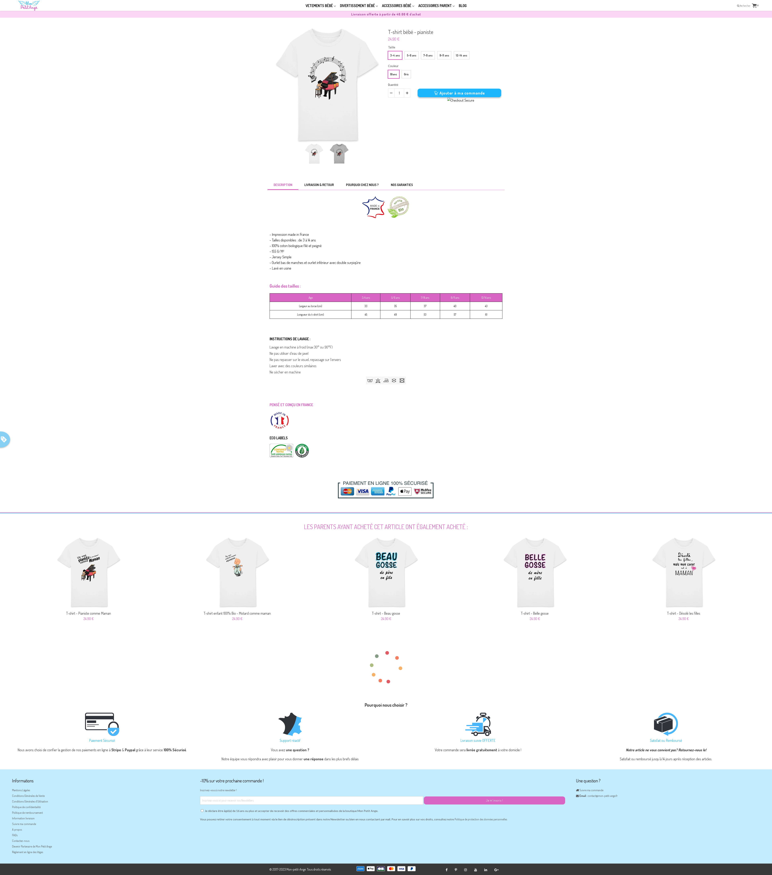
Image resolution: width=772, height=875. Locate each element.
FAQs (14, 835)
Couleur (393, 66)
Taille (391, 47)
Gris (406, 74)
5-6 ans (411, 55)
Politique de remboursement (27, 812)
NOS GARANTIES (402, 185)
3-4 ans (395, 55)
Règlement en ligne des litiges (27, 852)
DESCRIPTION (283, 185)
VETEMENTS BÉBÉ (320, 5)
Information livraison (23, 818)
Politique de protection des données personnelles (481, 819)
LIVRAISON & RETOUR (319, 185)
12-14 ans (461, 55)
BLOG (463, 5)
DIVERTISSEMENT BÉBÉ (358, 5)
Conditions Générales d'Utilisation (30, 801)
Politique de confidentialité (26, 807)
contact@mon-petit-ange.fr (603, 795)
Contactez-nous (20, 840)
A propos (17, 829)
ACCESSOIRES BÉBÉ (397, 5)
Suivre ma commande (24, 824)
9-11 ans (444, 55)
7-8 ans (428, 55)
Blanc (393, 74)
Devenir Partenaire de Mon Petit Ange (32, 846)
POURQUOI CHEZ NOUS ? (362, 185)
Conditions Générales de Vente (28, 795)
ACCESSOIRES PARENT (435, 5)
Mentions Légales (21, 790)
